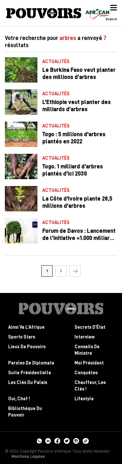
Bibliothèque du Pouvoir (25, 412)
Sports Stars (21, 337)
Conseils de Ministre (87, 350)
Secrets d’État (90, 327)
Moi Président (89, 363)
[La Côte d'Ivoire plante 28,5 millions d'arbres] (21, 198)
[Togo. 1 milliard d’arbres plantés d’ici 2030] (21, 166)
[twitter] (67, 440)
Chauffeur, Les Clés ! (90, 385)
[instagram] (76, 440)
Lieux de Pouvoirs (27, 346)
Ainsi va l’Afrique (26, 327)
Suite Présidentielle (29, 372)
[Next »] (75, 271)
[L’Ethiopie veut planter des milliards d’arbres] (21, 102)
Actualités (56, 61)
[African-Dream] (97, 13)
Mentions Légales (28, 456)
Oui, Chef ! (19, 398)
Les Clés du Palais (27, 382)
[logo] (44, 13)
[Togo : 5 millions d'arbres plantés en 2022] (21, 134)
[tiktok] (86, 440)
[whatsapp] (39, 440)
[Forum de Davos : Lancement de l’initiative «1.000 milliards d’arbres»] (21, 231)
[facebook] (57, 440)
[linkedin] (48, 440)
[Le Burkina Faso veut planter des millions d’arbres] (21, 70)
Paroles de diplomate (31, 363)
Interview (85, 337)
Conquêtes (86, 372)
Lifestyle (84, 398)
